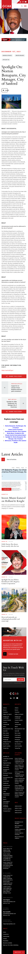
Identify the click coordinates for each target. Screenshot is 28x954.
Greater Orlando (20, 55)
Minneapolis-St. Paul (8, 728)
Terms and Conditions (18, 682)
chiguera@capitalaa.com (9, 901)
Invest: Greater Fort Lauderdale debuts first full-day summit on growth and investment (8, 865)
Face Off (5, 760)
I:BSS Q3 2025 (18, 812)
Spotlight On (6, 59)
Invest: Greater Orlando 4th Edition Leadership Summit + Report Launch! (19, 761)
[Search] (22, 6)
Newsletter (5, 940)
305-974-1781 (6, 903)
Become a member (7, 943)
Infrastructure (6, 785)
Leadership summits (8, 758)
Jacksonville (6, 724)
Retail (4, 797)
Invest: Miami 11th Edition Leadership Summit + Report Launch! (19, 767)
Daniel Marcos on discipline (19, 822)
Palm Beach (6, 735)
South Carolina (6, 746)
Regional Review (7, 763)
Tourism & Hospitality (5, 806)
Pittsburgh (5, 739)
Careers (5, 938)
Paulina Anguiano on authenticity (20, 830)
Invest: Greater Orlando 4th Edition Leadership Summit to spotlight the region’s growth (7, 857)
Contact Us (5, 934)
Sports (4, 799)
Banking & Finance (7, 55)
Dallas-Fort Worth (7, 714)
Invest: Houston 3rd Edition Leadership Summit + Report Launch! (19, 794)
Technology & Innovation (6, 802)
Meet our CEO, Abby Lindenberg (10, 945)
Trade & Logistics (7, 808)
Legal (4, 791)
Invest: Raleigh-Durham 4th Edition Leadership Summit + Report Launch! (19, 788)
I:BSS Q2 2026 (18, 806)
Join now (20, 679)
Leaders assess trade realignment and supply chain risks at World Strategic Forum (7, 890)
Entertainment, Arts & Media (8, 778)
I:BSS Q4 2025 (18, 810)
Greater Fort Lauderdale (6, 717)
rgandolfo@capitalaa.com (9, 913)
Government (6, 781)
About (4, 932)
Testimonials (6, 936)
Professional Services (6, 788)
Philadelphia (6, 737)
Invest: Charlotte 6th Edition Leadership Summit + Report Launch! (20, 781)
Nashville (5, 731)
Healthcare (5, 783)
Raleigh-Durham (7, 741)
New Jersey (6, 733)
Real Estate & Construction (6, 794)
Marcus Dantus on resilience (19, 837)
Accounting (6, 767)
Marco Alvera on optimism (19, 826)
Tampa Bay (6, 748)
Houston (5, 722)
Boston (5, 710)
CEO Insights (6, 765)
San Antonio (6, 743)
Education (5, 775)
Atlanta (5, 707)
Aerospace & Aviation (6, 770)
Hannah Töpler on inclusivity (19, 833)
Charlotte (5, 712)
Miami (4, 726)
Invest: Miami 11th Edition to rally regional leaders (7, 850)
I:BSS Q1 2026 (18, 808)
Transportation (6, 811)
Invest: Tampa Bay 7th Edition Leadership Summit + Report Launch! (19, 774)
